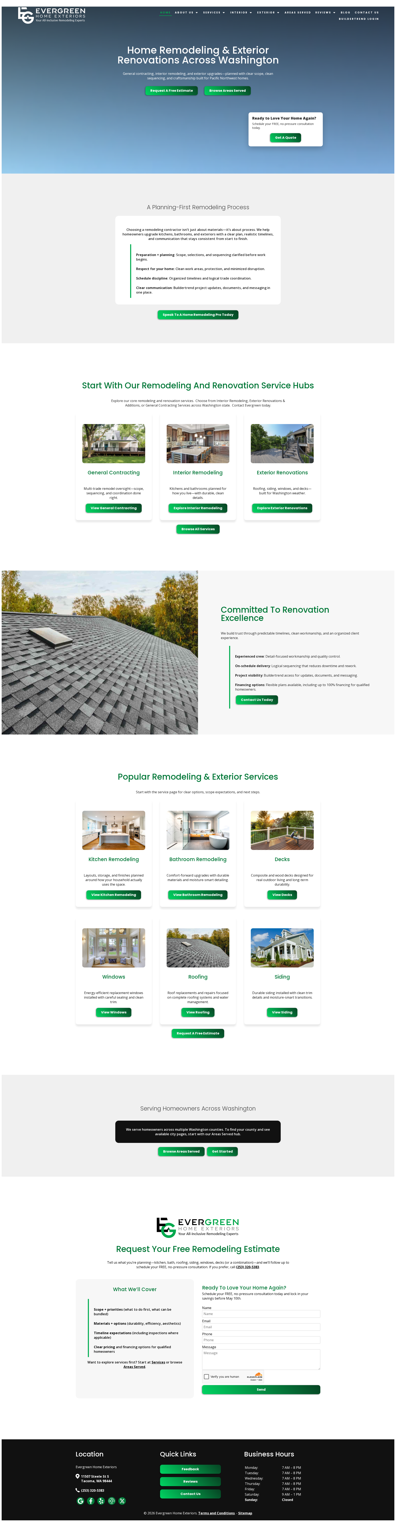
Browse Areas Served (227, 90)
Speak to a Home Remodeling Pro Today (198, 314)
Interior (239, 12)
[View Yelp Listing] (101, 1504)
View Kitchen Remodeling (113, 894)
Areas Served (298, 12)
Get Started (222, 1151)
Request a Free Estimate (171, 90)
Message (209, 1347)
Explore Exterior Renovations (282, 508)
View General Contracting (114, 508)
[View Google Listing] (80, 1504)
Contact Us (367, 12)
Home (165, 12)
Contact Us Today (257, 699)
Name (206, 1308)
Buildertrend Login (359, 19)
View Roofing (198, 1012)
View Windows (113, 1012)
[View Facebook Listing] (90, 1504)
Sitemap (245, 1513)
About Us (184, 12)
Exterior (266, 12)
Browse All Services (198, 529)
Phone (207, 1334)
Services (212, 12)
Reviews (323, 12)
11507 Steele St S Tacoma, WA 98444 (96, 1478)
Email (206, 1321)
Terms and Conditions (216, 1513)
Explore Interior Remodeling (198, 508)
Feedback (190, 1469)
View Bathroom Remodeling (198, 894)
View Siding (282, 1012)
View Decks (282, 894)
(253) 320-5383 (92, 1490)
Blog (346, 12)
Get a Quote (285, 137)
